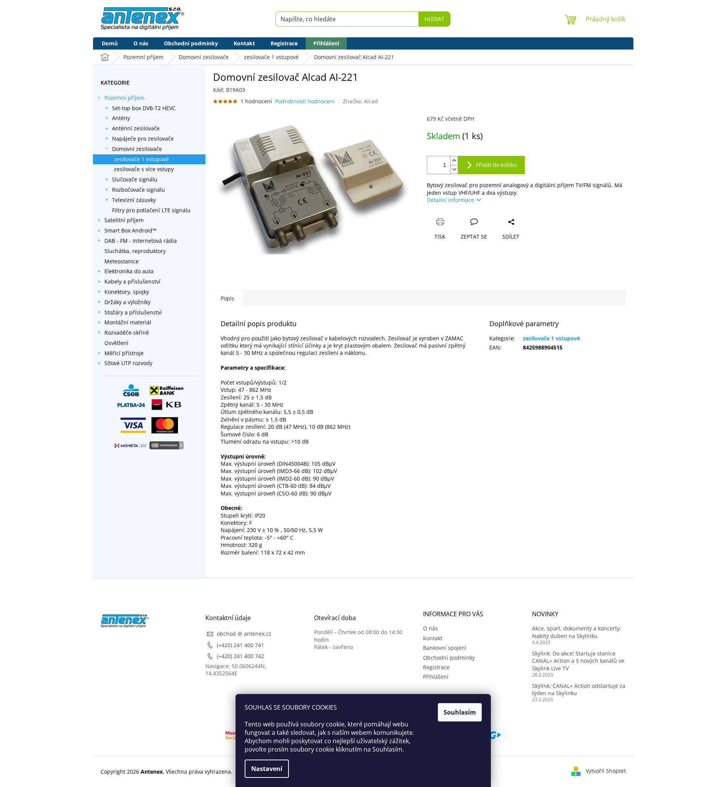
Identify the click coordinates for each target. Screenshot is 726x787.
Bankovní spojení (444, 647)
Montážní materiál (127, 322)
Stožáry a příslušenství (133, 312)
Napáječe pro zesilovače (143, 138)
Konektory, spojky (126, 291)
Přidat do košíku (496, 164)
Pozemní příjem (124, 97)
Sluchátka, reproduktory (135, 251)
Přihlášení (436, 676)
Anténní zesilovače (136, 128)
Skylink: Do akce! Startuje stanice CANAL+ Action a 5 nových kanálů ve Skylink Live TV (578, 661)
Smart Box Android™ (130, 230)
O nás (430, 628)
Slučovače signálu (134, 179)
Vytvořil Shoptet (606, 770)
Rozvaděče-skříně (126, 332)
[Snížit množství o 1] (454, 169)
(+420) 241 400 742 (240, 656)
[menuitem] (109, 43)
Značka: (360, 101)
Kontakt (432, 638)
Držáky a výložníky (127, 302)
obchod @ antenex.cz (244, 633)
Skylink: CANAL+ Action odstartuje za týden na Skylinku (578, 689)
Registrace (436, 667)
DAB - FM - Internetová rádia (140, 240)
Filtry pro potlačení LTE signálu (151, 210)
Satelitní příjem (124, 220)
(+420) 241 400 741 (240, 645)
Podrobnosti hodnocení (305, 101)
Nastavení (266, 769)
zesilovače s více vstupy (144, 169)
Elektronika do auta (129, 271)
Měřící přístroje (124, 353)
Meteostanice (121, 261)
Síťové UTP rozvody (128, 363)
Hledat (434, 18)
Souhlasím (460, 712)
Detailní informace (450, 200)
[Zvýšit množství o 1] (454, 160)
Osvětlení (116, 342)
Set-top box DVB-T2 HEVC (144, 108)
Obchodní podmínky (449, 657)
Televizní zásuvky (134, 200)
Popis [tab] (227, 298)
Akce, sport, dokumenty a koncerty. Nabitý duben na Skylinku (576, 632)
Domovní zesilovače (137, 148)
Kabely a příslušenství (132, 281)
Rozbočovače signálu (138, 189)
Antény (121, 118)
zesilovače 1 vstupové (141, 159)
